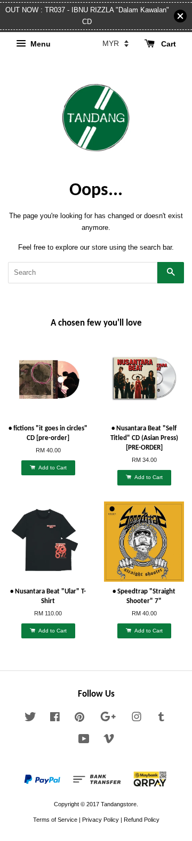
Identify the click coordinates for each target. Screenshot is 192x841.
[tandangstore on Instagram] (136, 719)
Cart (167, 44)
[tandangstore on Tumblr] (161, 719)
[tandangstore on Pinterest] (79, 719)
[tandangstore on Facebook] (55, 719)
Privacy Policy (100, 819)
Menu (39, 44)
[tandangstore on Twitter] (30, 719)
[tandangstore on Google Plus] (108, 719)
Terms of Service (55, 819)
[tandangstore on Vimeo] (109, 741)
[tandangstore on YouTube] (84, 741)
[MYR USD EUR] (115, 43)
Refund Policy (141, 819)
